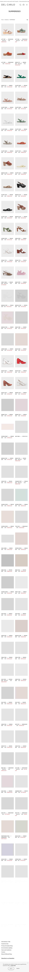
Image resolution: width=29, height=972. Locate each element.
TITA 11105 (17, 526)
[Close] (27, 963)
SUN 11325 (3, 702)
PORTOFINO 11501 (5, 836)
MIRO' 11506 (4, 282)
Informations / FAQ (5, 941)
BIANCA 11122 (4, 305)
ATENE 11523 (4, 238)
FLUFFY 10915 (18, 85)
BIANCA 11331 (4, 458)
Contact (3, 952)
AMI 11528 (17, 436)
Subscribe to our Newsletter (7, 958)
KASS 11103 (3, 481)
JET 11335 (3, 62)
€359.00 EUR (24, 436)
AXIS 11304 (3, 613)
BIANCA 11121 (18, 194)
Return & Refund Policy (6, 954)
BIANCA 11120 (4, 172)
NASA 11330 (17, 327)
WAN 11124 (3, 570)
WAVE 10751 (17, 282)
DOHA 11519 (17, 348)
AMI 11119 (17, 724)
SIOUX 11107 (4, 370)
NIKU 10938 (3, 548)
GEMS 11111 (17, 62)
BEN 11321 (3, 767)
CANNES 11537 (18, 481)
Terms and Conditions (6, 950)
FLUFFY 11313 (18, 151)
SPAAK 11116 (4, 260)
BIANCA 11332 (18, 635)
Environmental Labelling (6, 947)
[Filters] (27, 20)
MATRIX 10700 (4, 504)
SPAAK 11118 (17, 392)
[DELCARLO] (8, 5)
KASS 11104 (3, 635)
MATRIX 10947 (4, 436)
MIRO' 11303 (17, 591)
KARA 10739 (17, 238)
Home (2, 19)
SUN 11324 (3, 679)
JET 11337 (3, 39)
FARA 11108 (3, 657)
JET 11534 (17, 39)
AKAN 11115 (17, 458)
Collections (7, 19)
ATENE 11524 (4, 348)
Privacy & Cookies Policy (7, 945)
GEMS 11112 (3, 85)
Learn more (13, 965)
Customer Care (4, 943)
